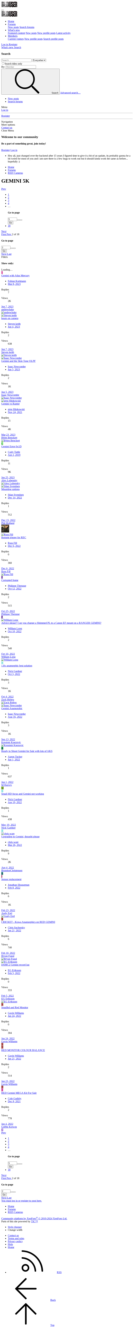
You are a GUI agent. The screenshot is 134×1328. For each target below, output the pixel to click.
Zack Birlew (7, 699)
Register (5, 115)
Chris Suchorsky (16, 927)
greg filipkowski (16, 409)
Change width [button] (15, 1230)
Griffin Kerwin (9, 1126)
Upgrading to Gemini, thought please (20, 836)
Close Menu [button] (7, 130)
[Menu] (2, 10)
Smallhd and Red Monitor (14, 1007)
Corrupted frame (9, 580)
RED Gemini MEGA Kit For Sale (19, 1093)
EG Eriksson (14, 970)
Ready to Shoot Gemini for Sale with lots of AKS (26, 751)
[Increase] (11, 248)
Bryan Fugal (7, 956)
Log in (4, 110)
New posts (13, 27)
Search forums (26, 27)
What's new (14, 30)
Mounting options (10, 489)
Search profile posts (53, 39)
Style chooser (15, 1227)
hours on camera (9, 318)
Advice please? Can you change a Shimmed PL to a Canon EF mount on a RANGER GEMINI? (51, 623)
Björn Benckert (9, 437)
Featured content (16, 33)
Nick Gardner (15, 671)
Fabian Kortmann (17, 281)
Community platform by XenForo (34, 1218)
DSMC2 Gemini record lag (15, 964)
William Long (15, 628)
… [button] (9, 206)
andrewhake (7, 309)
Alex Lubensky (9, 480)
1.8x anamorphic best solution (16, 665)
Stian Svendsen (16, 494)
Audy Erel (6, 913)
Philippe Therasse (17, 585)
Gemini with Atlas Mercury (15, 275)
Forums (12, 24)
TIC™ (34, 1221)
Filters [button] (4, 257)
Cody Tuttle (14, 452)
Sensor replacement (11, 879)
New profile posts (46, 33)
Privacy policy (15, 1241)
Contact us (6, 127)
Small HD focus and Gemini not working (22, 793)
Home (11, 21)
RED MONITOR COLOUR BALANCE (23, 1050)
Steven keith (14, 323)
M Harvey (6, 785)
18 (9, 225)
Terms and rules (16, 1238)
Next (3, 231)
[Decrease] (14, 248)
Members (12, 36)
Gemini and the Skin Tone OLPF (18, 361)
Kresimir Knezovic (11, 742)
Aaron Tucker (15, 756)
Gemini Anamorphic (11, 708)
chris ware (13, 842)
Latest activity (63, 33)
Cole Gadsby (14, 1098)
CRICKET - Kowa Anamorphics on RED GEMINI (28, 922)
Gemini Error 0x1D (11, 446)
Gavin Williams (16, 1013)
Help (10, 1244)
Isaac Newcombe (17, 366)
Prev (3, 189)
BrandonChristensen (11, 870)
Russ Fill (12, 543)
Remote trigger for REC (13, 537)
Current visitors (16, 39)
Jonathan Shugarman (18, 884)
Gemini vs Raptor (10, 403)
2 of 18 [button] (15, 234)
